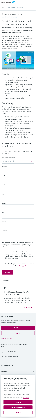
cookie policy (26, 397)
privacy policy (22, 266)
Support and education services (13, 14)
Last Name (5, 176)
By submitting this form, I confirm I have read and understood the (19, 265)
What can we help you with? (9, 157)
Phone (4, 194)
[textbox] (16, 161)
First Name (5, 166)
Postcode (4, 221)
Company (4, 203)
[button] (18, 328)
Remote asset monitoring (9, 17)
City (3, 212)
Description (5, 230)
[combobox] (18, 161)
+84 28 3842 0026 (10, 352)
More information (6, 338)
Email (3, 185)
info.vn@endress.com (11, 356)
